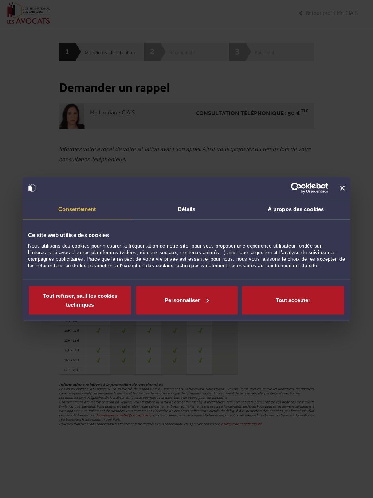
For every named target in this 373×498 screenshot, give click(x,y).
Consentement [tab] (77, 209)
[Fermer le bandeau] (342, 188)
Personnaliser (182, 300)
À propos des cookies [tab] (296, 209)
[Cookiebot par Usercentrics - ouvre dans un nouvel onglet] (296, 188)
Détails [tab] (187, 209)
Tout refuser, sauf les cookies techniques (80, 299)
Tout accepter (293, 300)
